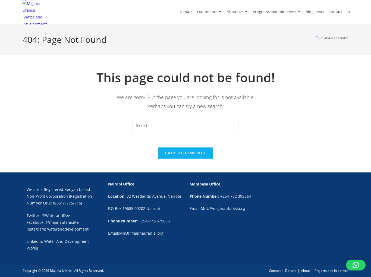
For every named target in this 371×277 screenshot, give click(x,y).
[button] (356, 265)
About (305, 270)
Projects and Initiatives (331, 270)
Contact (275, 270)
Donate (290, 270)
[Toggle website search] (349, 12)
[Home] (317, 37)
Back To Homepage (185, 152)
